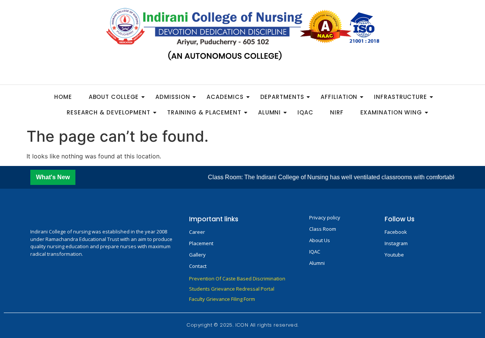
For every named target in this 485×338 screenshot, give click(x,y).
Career (197, 231)
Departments (282, 97)
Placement (201, 243)
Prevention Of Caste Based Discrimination (237, 278)
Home (63, 97)
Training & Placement (204, 112)
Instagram (396, 243)
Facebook (396, 231)
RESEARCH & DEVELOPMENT (108, 112)
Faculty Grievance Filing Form (222, 299)
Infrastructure (400, 97)
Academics (225, 97)
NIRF (337, 112)
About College (114, 97)
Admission (172, 97)
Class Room (322, 228)
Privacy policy (324, 217)
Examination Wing (391, 112)
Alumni (269, 112)
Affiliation (339, 97)
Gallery (197, 254)
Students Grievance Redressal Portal (231, 288)
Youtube (394, 254)
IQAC (305, 112)
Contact (198, 266)
